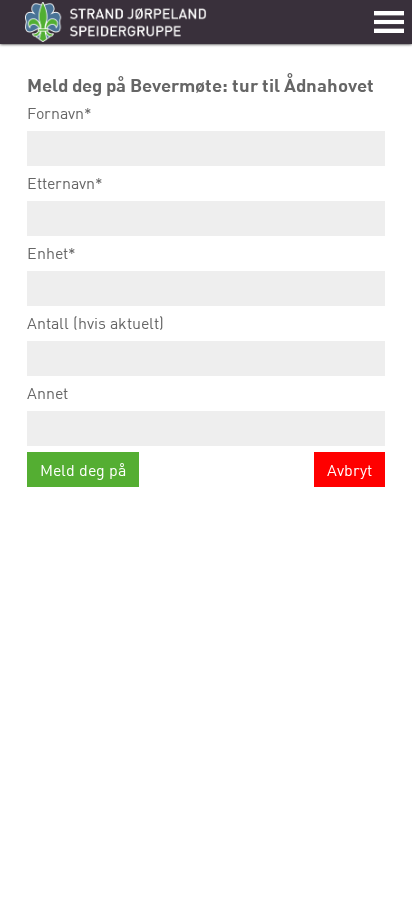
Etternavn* (65, 183)
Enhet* (51, 253)
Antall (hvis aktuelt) (95, 323)
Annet (47, 393)
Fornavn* (59, 113)
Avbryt (349, 470)
